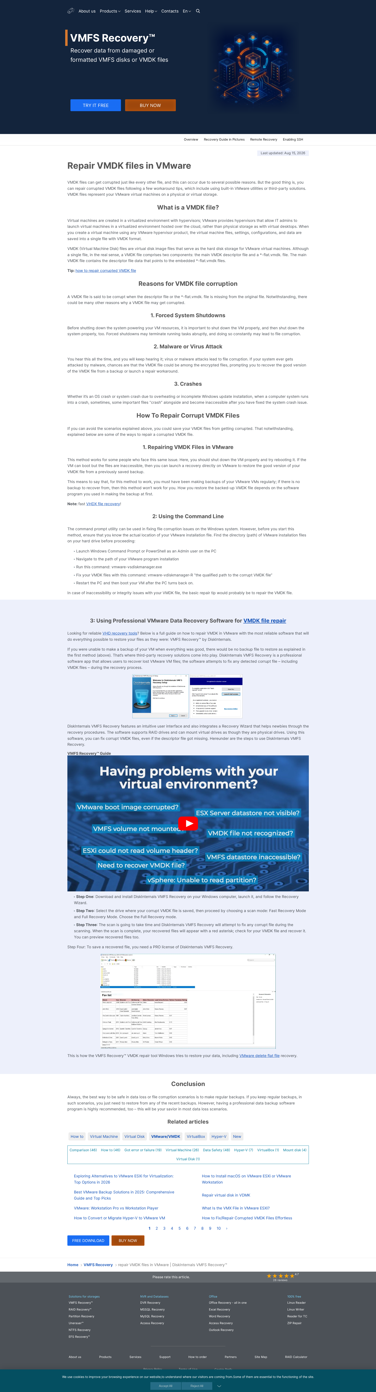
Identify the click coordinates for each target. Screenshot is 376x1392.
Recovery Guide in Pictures (224, 139)
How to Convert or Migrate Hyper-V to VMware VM (119, 1218)
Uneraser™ (76, 1323)
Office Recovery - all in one (228, 1302)
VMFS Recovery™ (81, 1302)
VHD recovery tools (120, 633)
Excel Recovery (219, 1309)
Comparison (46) (83, 1150)
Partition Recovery (81, 1316)
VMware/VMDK (165, 1136)
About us (87, 11)
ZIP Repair (294, 1323)
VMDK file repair (264, 620)
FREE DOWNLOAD (88, 1240)
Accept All (165, 1386)
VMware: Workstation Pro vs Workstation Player (116, 1208)
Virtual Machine (104, 1136)
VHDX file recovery (103, 503)
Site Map (261, 1357)
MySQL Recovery (152, 1316)
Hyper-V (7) (243, 1150)
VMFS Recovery (85, 140)
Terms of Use (188, 1369)
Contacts (170, 11)
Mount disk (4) (295, 1150)
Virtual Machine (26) (182, 1150)
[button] (188, 823)
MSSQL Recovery (152, 1309)
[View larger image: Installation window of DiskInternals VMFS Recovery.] (216, 696)
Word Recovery (219, 1316)
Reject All (197, 1386)
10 (219, 1228)
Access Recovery (152, 1323)
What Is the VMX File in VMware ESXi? (236, 1208)
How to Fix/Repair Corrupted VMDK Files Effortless (247, 1218)
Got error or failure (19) (143, 1150)
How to (77, 1136)
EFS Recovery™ (79, 1336)
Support (165, 1357)
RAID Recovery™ (80, 1309)
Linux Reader (296, 1302)
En (185, 11)
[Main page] (71, 10)
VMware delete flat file (259, 1055)
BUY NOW (150, 105)
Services (133, 11)
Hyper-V (219, 1136)
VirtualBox (196, 1136)
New (237, 1136)
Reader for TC (297, 1316)
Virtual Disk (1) (188, 1159)
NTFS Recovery (79, 1330)
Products (108, 11)
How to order (197, 1357)
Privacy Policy (152, 1369)
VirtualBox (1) (268, 1150)
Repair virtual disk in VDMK (226, 1195)
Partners (231, 1357)
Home (72, 1264)
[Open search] (198, 10)
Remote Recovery (263, 139)
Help (149, 11)
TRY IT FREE (96, 105)
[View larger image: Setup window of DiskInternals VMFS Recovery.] (160, 696)
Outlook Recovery (221, 1330)
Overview (191, 139)
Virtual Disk (134, 1136)
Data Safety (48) (216, 1150)
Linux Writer (295, 1309)
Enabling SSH (293, 139)
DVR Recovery (150, 1302)
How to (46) (111, 1150)
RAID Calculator (296, 1357)
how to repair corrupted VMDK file (106, 270)
